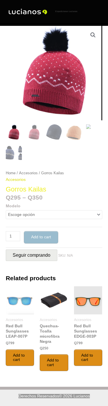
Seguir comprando (31, 255)
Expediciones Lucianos (66, 11)
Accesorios (28, 173)
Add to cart (41, 237)
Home (11, 173)
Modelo (13, 206)
